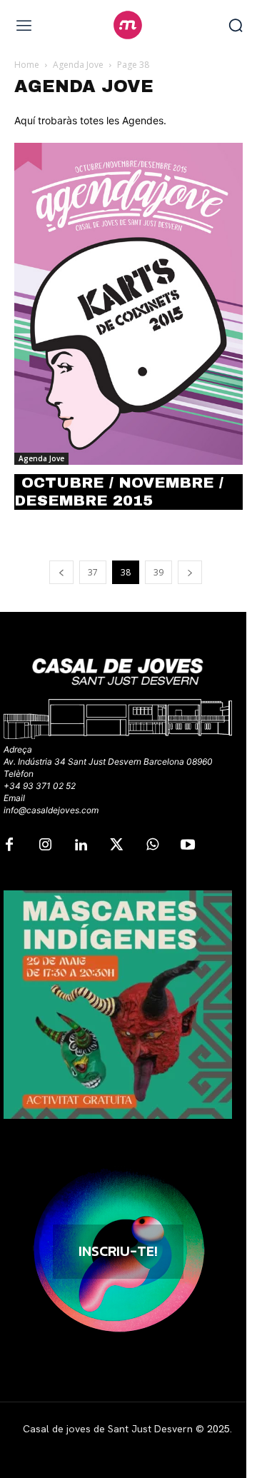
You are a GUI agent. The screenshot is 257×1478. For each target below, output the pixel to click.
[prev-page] (61, 572)
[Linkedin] (80, 845)
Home (26, 65)
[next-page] (190, 572)
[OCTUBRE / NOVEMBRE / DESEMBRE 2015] (128, 304)
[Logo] (128, 25)
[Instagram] (45, 845)
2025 (218, 1428)
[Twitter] (116, 845)
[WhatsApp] (152, 845)
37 (93, 572)
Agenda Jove (78, 65)
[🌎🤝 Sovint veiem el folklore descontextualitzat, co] (118, 1004)
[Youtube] (187, 845)
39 (158, 572)
